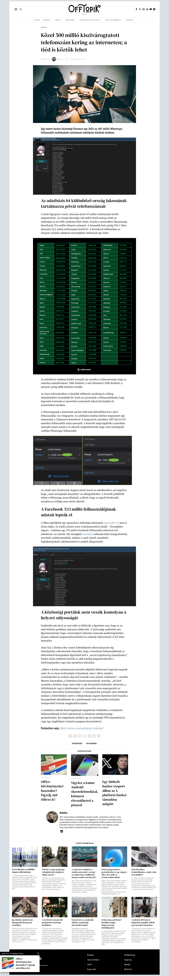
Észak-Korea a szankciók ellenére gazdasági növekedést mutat (83, 923)
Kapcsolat (91, 969)
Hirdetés (128, 969)
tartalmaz (87, 534)
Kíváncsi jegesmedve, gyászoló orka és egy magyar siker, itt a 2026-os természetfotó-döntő (114, 873)
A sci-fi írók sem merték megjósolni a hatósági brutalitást (52, 923)
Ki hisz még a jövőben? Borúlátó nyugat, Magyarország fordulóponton (111, 924)
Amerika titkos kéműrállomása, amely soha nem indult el (143, 872)
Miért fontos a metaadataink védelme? (82, 728)
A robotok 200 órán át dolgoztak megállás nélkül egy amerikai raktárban (142, 923)
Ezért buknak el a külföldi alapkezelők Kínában (23, 870)
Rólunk (90, 954)
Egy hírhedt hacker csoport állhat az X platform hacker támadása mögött (114, 793)
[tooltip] (136, 9)
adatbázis (77, 743)
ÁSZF (89, 964)
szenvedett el (111, 522)
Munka (127, 964)
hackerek (91, 743)
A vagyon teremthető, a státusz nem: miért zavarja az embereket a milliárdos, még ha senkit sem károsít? (84, 873)
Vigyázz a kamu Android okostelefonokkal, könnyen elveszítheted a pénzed (84, 794)
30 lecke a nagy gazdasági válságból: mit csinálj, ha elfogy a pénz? (53, 872)
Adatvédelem (93, 959)
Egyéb (43, 27)
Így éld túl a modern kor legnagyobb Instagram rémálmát (22, 923)
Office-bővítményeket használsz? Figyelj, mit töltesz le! (52, 791)
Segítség (128, 959)
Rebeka (60, 59)
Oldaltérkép (129, 954)
